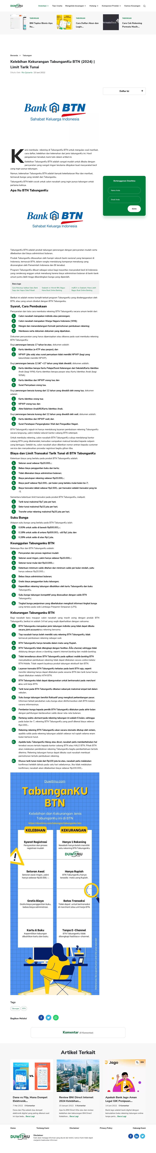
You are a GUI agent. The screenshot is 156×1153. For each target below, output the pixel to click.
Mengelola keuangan (74, 6)
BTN (24, 1008)
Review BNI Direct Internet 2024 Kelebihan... (76, 1099)
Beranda (14, 55)
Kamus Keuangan (132, 6)
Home (13, 1128)
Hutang (93, 6)
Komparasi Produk (110, 6)
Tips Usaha (57, 6)
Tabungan (34, 18)
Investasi (42, 6)
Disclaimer (74, 1128)
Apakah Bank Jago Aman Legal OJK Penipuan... (121, 1099)
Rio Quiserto (27, 72)
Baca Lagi (30, 1116)
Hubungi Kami (139, 1128)
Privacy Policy (106, 1128)
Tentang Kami (42, 1128)
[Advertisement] (78, 42)
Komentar (30, 1105)
